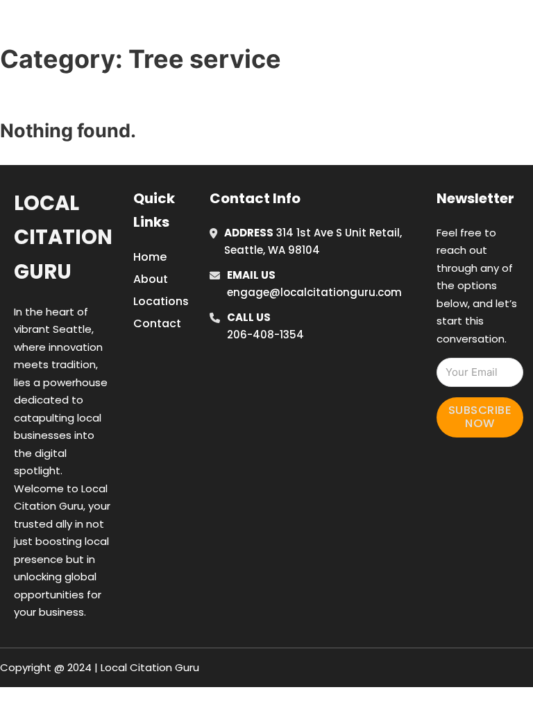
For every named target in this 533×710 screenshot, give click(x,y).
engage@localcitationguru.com (314, 292)
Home (373, 9)
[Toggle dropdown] (404, 47)
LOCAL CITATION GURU (121, 26)
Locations (435, 9)
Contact (157, 323)
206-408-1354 (265, 334)
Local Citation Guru (63, 237)
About (150, 279)
